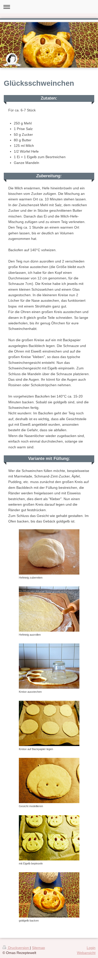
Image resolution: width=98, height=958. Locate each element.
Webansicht (86, 953)
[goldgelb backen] (49, 895)
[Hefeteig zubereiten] (49, 552)
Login (91, 948)
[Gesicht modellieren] (49, 780)
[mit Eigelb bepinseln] (49, 837)
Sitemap (38, 948)
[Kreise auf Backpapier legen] (49, 723)
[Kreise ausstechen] (49, 666)
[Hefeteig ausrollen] (49, 609)
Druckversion (18, 948)
